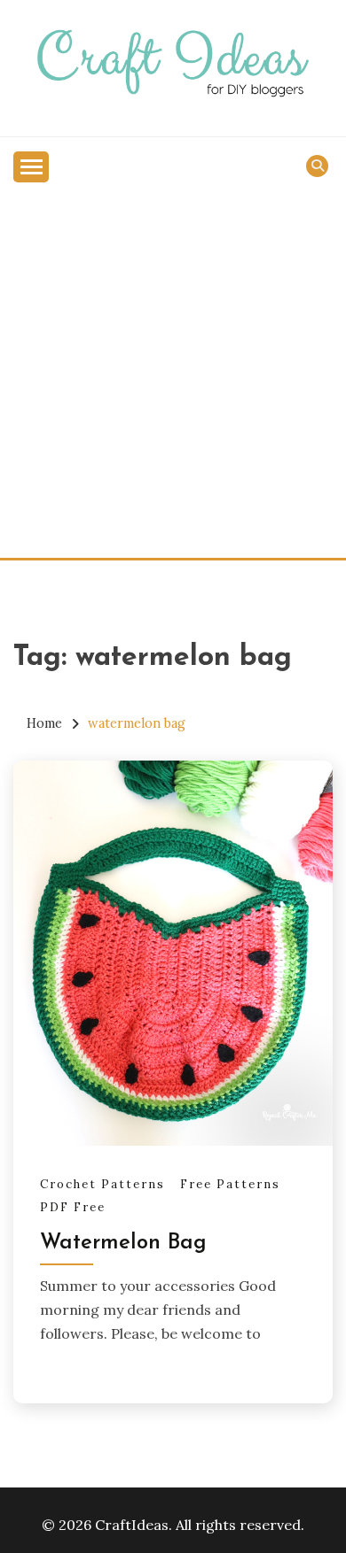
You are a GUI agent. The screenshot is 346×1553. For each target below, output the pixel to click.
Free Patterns (230, 1184)
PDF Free (73, 1207)
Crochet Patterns (102, 1184)
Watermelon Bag (123, 1243)
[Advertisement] (173, 376)
